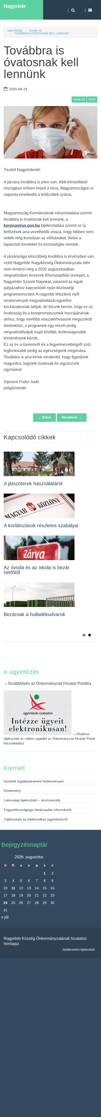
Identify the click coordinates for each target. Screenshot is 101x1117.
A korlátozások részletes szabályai (41, 525)
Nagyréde (15, 6)
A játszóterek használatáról (33, 483)
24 (5, 903)
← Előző (44, 417)
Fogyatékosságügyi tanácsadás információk (38, 810)
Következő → (72, 417)
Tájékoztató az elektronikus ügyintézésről (36, 819)
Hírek (92, 99)
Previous (86, 436)
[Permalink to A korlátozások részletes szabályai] (39, 506)
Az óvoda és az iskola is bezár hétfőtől (37, 570)
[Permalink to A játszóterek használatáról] (39, 464)
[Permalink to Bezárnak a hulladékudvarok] (39, 594)
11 (13, 888)
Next (93, 436)
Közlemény (12, 791)
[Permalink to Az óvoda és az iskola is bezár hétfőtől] (39, 548)
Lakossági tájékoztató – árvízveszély (32, 800)
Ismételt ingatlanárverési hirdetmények (34, 781)
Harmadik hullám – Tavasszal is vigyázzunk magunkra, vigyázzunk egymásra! (41, 624)
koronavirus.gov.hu (22, 225)
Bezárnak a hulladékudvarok (34, 614)
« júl (5, 917)
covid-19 (35, 30)
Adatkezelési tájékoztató (79, 949)
